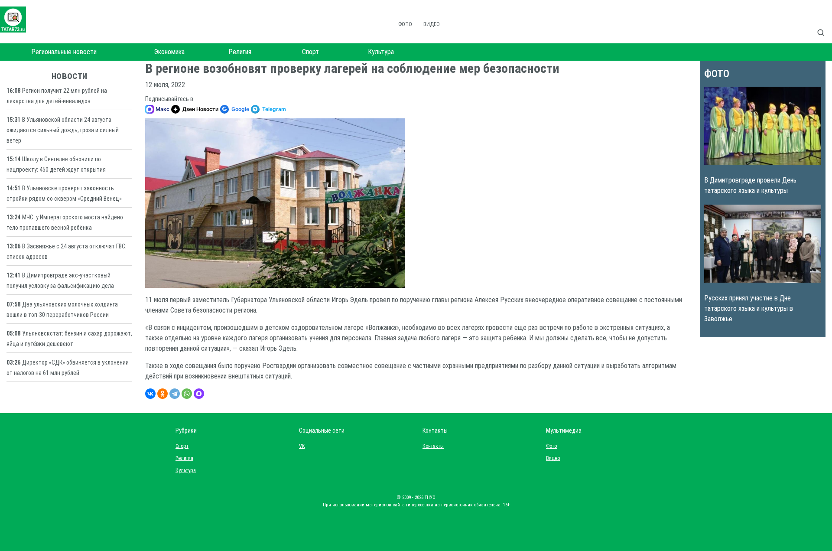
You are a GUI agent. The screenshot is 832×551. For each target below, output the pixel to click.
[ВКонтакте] (150, 393)
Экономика (169, 52)
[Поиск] (824, 23)
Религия (239, 52)
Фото (405, 24)
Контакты (431, 446)
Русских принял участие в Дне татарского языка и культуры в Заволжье (748, 308)
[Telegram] (174, 393)
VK (302, 446)
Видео (431, 24)
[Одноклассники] (162, 393)
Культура (381, 52)
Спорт (310, 52)
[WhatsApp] (187, 393)
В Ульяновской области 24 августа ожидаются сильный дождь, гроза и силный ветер (62, 130)
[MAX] (199, 393)
